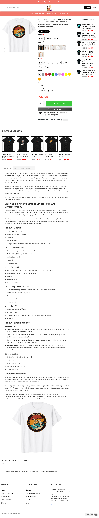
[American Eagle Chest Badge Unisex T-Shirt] (8, 144)
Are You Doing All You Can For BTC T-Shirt (22, 156)
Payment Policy (31, 496)
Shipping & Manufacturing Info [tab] (24, 168)
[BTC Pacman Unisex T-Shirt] (37, 144)
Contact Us (29, 490)
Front (43, 86)
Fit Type (41, 34)
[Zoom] (4, 50)
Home (31, 13)
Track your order (54, 13)
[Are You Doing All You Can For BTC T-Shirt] (23, 144)
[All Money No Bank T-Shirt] (65, 144)
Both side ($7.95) (47, 91)
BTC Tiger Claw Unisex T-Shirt (49, 155)
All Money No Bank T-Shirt (64, 155)
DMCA (28, 500)
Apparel (46, 19)
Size (40, 59)
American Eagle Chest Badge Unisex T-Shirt (8, 156)
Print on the (42, 83)
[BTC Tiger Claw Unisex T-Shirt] (51, 144)
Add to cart (58, 104)
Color (40, 70)
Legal (27, 503)
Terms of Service (6, 500)
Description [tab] (7, 168)
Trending (37, 13)
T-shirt (53, 19)
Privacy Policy (5, 496)
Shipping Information (33, 493)
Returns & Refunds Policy (9, 493)
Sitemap (3, 503)
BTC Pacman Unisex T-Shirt (37, 155)
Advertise (65, 13)
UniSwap (65, 120)
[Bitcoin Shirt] (49, 7)
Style (40, 42)
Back (43, 88)
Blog (44, 13)
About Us (4, 490)
